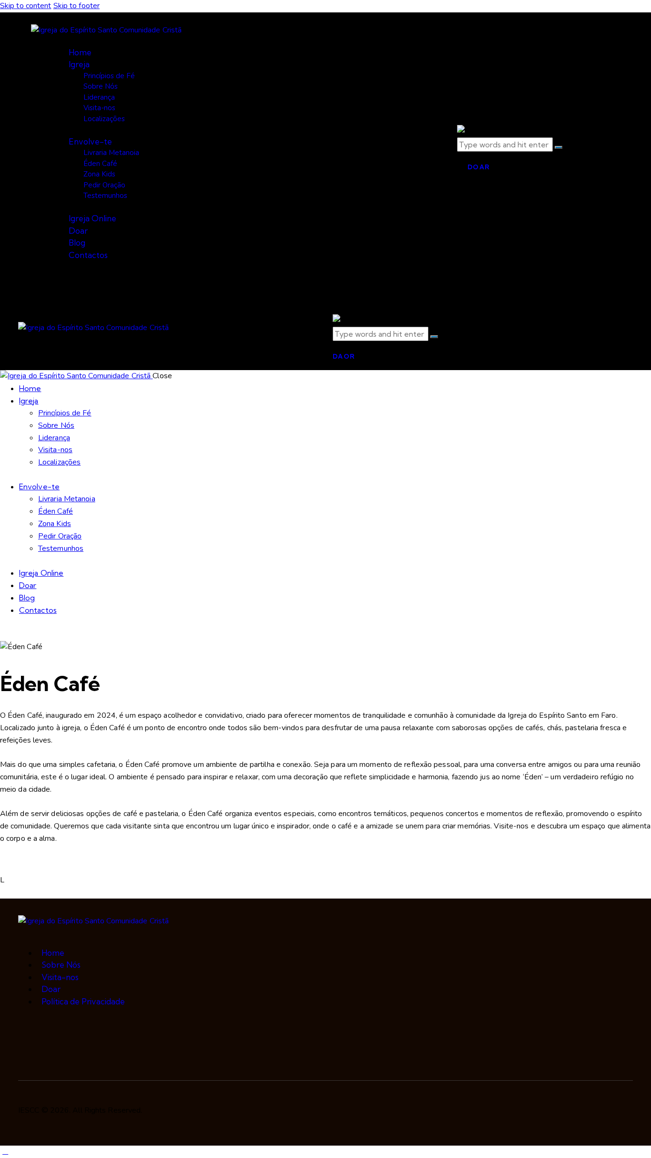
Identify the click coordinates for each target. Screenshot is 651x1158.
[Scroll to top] (5, 1151)
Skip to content (25, 5)
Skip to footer (76, 5)
